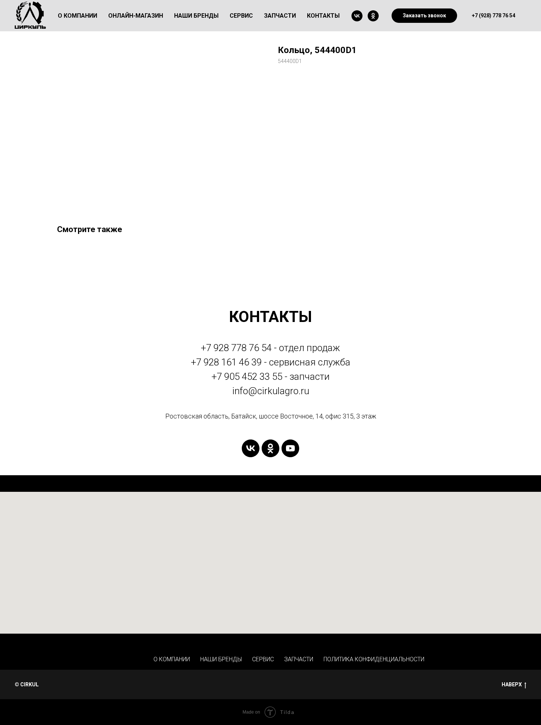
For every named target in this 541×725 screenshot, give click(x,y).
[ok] (373, 15)
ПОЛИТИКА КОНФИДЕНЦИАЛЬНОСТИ (373, 659)
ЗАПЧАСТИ (280, 15)
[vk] (357, 15)
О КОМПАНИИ (171, 659)
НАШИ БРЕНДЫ (221, 659)
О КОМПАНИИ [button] (77, 15)
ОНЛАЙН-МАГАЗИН (135, 15)
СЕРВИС (263, 659)
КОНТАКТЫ (323, 15)
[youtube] (290, 448)
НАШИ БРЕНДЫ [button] (196, 15)
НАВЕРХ (512, 684)
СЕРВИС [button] (241, 15)
